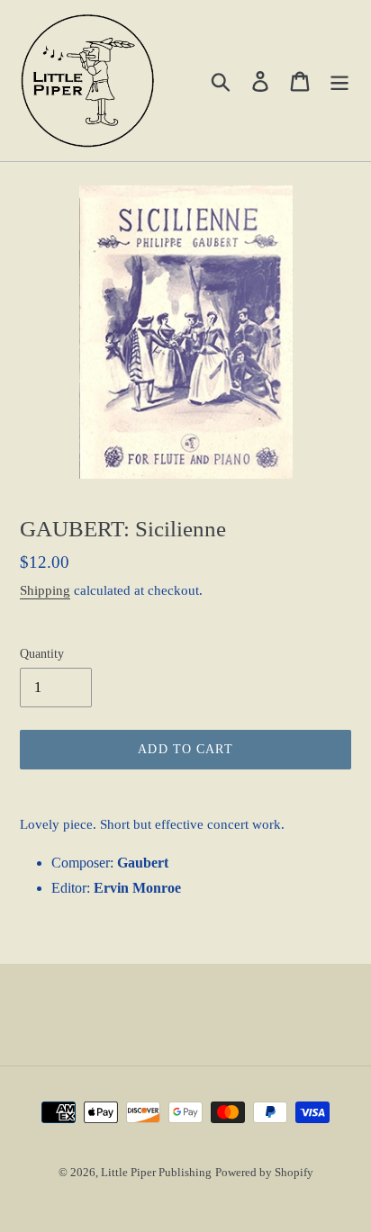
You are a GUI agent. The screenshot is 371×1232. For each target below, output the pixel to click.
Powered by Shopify (264, 1172)
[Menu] (339, 80)
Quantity (42, 654)
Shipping (45, 590)
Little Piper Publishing (156, 1172)
